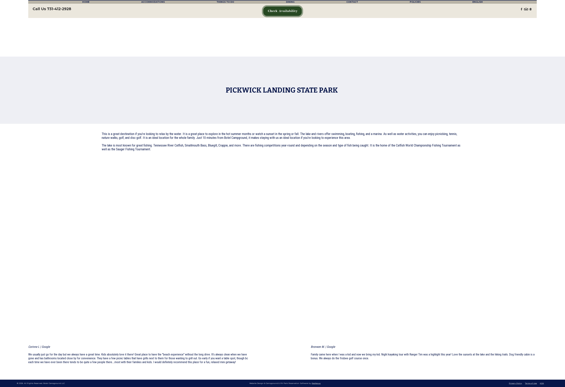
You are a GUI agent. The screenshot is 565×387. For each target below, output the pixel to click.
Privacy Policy (515, 383)
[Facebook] (521, 9)
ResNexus (316, 383)
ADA (542, 383)
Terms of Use (531, 383)
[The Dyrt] (530, 9)
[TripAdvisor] (526, 9)
